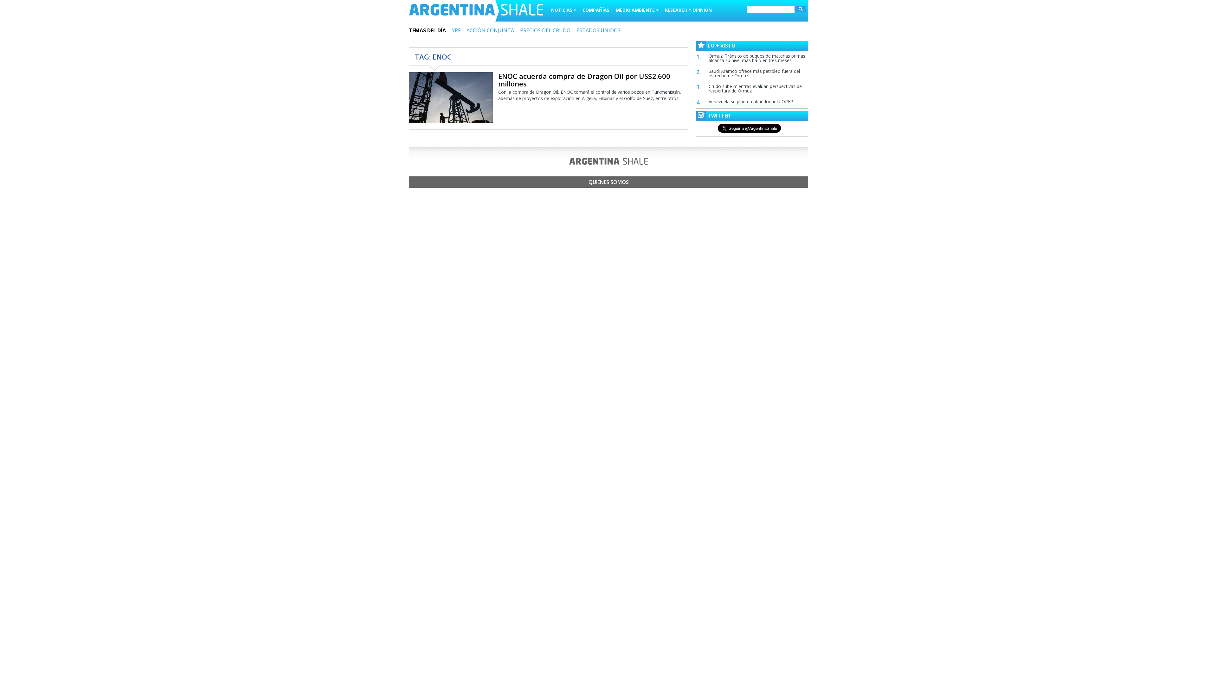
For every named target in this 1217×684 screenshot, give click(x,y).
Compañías (596, 10)
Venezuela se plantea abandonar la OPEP (751, 101)
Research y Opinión (688, 10)
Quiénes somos (609, 182)
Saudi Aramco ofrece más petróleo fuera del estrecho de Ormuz (754, 73)
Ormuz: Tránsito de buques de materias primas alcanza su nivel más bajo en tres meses (757, 58)
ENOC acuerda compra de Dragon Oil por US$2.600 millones (584, 79)
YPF (456, 30)
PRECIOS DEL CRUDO (545, 30)
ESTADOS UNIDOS (598, 30)
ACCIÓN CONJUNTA (490, 30)
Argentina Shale (476, 11)
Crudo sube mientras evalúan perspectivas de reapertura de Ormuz (755, 88)
